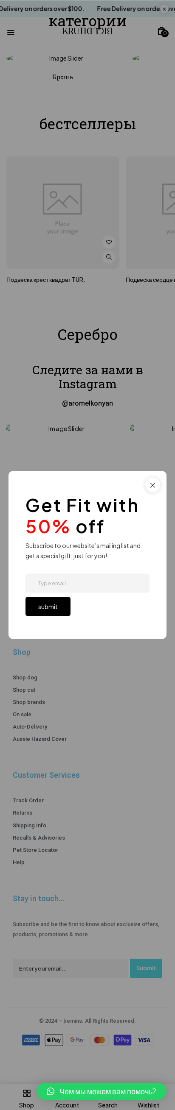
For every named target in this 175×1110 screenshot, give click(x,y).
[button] (102, 1091)
